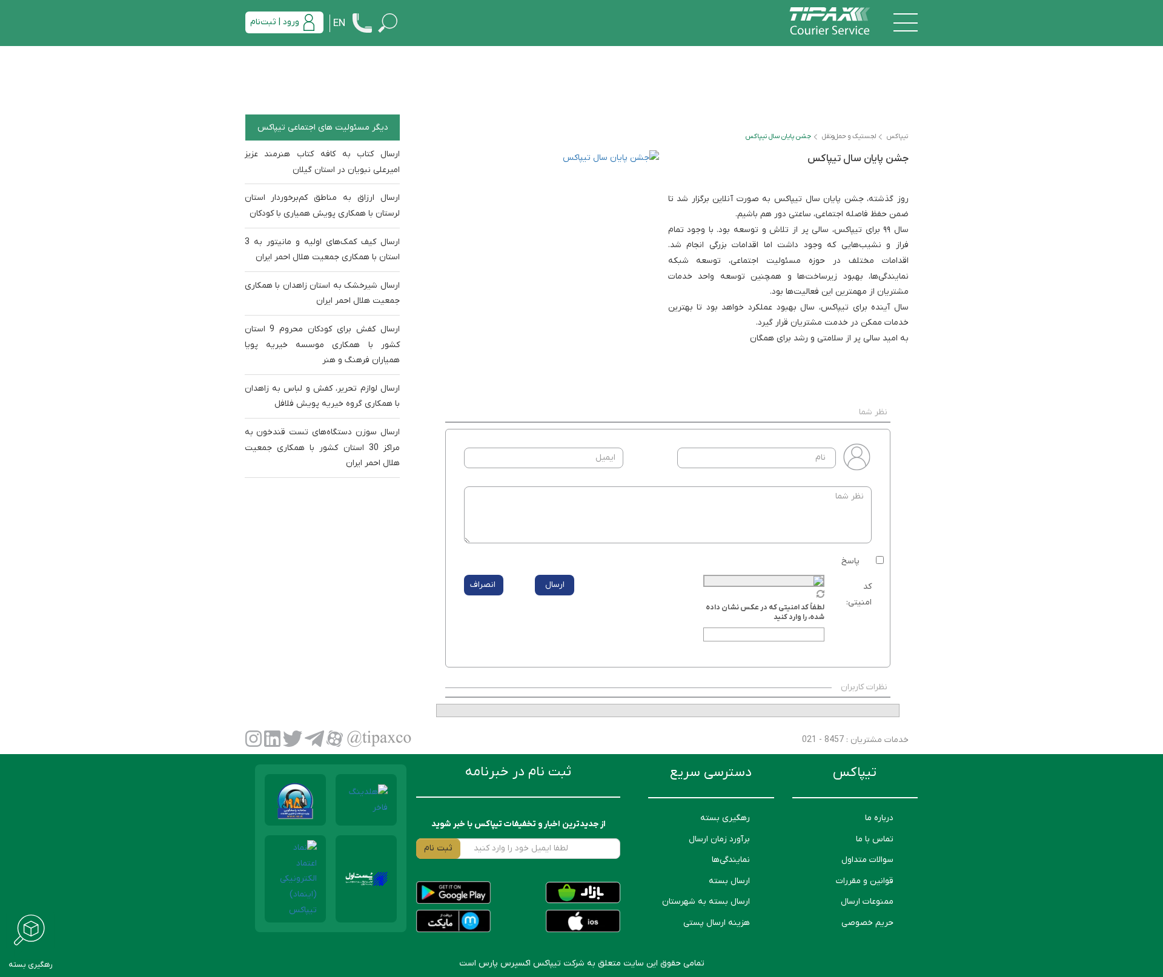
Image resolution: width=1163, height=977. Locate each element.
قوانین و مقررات (864, 881)
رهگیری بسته (725, 818)
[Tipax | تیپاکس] (829, 22)
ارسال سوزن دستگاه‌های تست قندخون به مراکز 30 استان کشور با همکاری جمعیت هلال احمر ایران (322, 447)
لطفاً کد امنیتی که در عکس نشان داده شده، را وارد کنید (765, 612)
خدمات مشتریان (878, 740)
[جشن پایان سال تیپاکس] (547, 261)
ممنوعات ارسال (867, 901)
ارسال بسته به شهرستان (706, 901)
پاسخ (850, 561)
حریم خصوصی (867, 923)
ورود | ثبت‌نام (274, 22)
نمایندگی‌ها (731, 860)
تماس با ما (874, 839)
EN (339, 23)
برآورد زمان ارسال (719, 839)
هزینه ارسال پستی (716, 923)
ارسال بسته (729, 881)
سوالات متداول (867, 860)
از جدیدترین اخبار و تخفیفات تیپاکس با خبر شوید (518, 824)
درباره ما (879, 818)
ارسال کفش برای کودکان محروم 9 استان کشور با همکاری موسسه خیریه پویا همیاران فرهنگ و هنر (322, 344)
